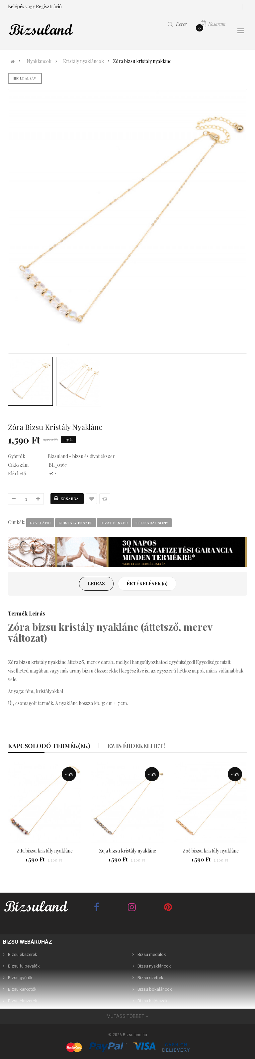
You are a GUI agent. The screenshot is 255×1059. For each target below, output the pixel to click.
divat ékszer (114, 522)
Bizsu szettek (150, 977)
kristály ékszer (75, 522)
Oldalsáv (26, 78)
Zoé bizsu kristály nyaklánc (211, 851)
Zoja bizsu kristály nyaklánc (127, 851)
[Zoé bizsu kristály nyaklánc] (210, 802)
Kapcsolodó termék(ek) (49, 746)
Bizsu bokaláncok (154, 989)
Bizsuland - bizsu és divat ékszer (81, 456)
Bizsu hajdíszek (152, 1000)
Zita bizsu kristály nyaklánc (45, 851)
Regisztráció (49, 6)
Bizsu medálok (151, 954)
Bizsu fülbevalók (24, 966)
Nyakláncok (39, 61)
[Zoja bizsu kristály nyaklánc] (127, 802)
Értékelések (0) (147, 583)
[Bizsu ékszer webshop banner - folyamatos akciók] (127, 552)
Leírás (96, 583)
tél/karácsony (151, 522)
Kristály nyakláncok (83, 61)
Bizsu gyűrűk (20, 977)
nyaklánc (40, 522)
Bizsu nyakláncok (154, 966)
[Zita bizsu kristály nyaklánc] (44, 802)
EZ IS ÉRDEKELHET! (136, 746)
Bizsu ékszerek (22, 954)
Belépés (16, 6)
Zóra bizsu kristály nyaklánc (142, 61)
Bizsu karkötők (22, 989)
